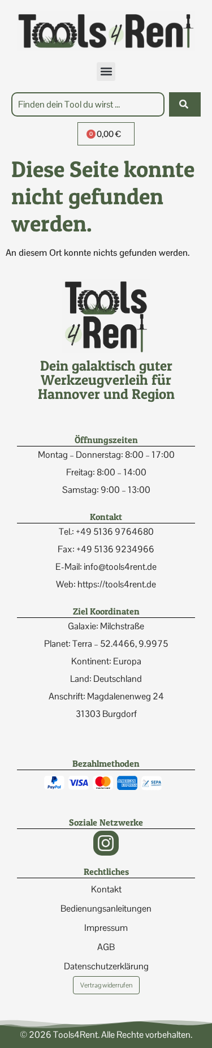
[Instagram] (106, 843)
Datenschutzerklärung (106, 966)
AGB (106, 947)
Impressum (106, 928)
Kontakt (106, 889)
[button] (106, 71)
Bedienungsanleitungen (106, 908)
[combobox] (88, 104)
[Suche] (185, 104)
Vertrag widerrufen (106, 985)
